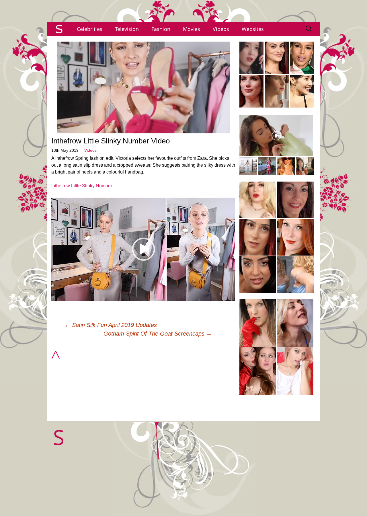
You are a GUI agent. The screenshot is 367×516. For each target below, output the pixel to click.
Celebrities (89, 29)
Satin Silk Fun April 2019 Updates (111, 325)
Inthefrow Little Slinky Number (81, 185)
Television (127, 29)
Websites (253, 29)
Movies (191, 29)
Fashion (160, 29)
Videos (221, 29)
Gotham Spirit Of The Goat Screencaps (158, 333)
